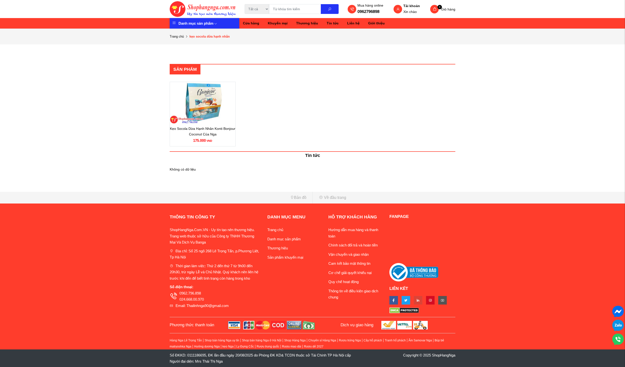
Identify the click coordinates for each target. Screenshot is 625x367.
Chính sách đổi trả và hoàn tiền (353, 245)
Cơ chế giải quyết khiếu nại (350, 273)
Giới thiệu (376, 23)
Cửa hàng (251, 23)
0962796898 (368, 11)
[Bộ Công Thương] (413, 272)
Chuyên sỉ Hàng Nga (322, 340)
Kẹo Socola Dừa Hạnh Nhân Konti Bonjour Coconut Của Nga (202, 131)
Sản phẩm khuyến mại (285, 257)
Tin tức (333, 23)
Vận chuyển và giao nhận (348, 254)
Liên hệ (353, 23)
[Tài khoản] (398, 9)
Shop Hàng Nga (295, 340)
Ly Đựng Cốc (245, 346)
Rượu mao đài (291, 346)
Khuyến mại (278, 23)
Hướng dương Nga (207, 346)
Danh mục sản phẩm (195, 23)
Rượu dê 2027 (313, 346)
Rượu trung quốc (268, 346)
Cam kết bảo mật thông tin (349, 263)
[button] (239, 197)
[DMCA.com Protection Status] (422, 310)
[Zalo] (618, 325)
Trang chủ (177, 36)
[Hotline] (618, 339)
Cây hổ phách (373, 340)
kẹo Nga (228, 346)
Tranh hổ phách (395, 340)
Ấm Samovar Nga (420, 340)
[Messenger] (618, 311)
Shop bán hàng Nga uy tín (222, 340)
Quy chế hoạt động (343, 282)
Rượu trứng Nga (350, 340)
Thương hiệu (307, 23)
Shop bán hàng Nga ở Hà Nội (261, 340)
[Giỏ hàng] (434, 9)
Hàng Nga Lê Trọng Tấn (186, 340)
